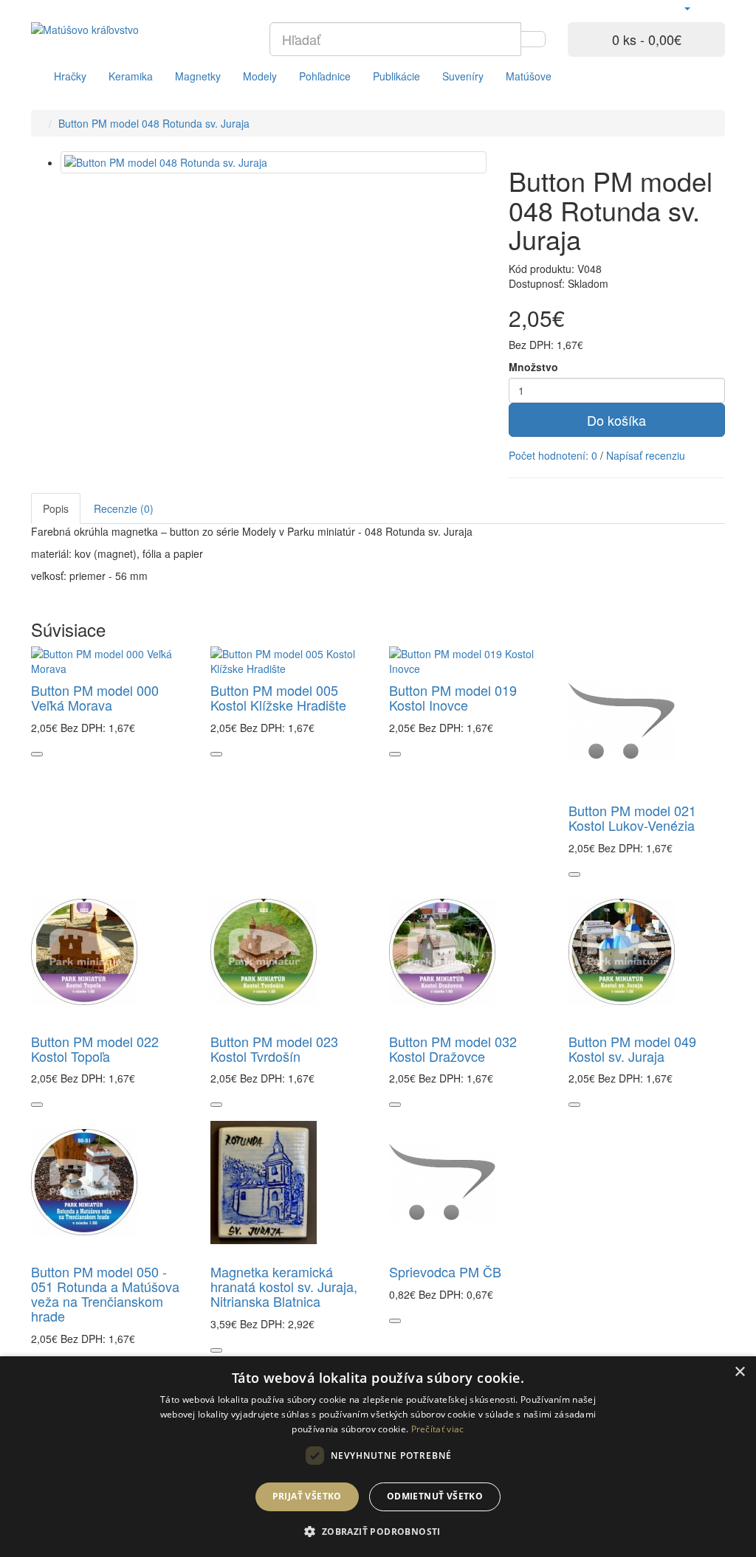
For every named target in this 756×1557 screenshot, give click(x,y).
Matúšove (528, 76)
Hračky (70, 76)
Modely (260, 76)
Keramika (131, 76)
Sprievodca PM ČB (445, 1271)
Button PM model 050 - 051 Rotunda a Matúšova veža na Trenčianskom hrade (105, 1293)
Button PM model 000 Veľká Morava (95, 697)
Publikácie (396, 76)
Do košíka (616, 419)
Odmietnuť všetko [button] (435, 1496)
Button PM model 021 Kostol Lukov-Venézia (632, 818)
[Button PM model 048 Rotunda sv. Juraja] (274, 162)
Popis (56, 508)
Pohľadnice (325, 76)
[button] (377, 1530)
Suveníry (463, 76)
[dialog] (378, 1456)
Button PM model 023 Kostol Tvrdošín (274, 1049)
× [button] (739, 1372)
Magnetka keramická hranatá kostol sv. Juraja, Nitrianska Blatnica (283, 1286)
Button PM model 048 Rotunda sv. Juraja (154, 123)
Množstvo (533, 366)
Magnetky (198, 76)
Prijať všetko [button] (307, 1496)
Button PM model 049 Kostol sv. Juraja (632, 1049)
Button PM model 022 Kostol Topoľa (95, 1049)
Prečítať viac (437, 1429)
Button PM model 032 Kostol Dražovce (453, 1049)
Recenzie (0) (124, 508)
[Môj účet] (686, 7)
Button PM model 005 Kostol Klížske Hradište (278, 697)
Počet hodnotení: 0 (553, 455)
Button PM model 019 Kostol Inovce (453, 697)
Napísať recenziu (645, 455)
